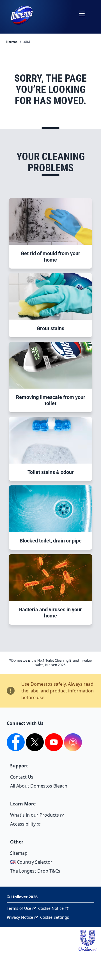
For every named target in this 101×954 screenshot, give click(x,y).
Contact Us (21, 777)
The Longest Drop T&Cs (35, 871)
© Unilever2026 (22, 896)
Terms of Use (19, 908)
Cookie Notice (51, 908)
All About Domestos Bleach (38, 786)
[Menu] (82, 13)
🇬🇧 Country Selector (31, 862)
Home (11, 41)
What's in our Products (34, 815)
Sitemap (18, 853)
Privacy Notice (20, 917)
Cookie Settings (54, 917)
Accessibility (23, 824)
